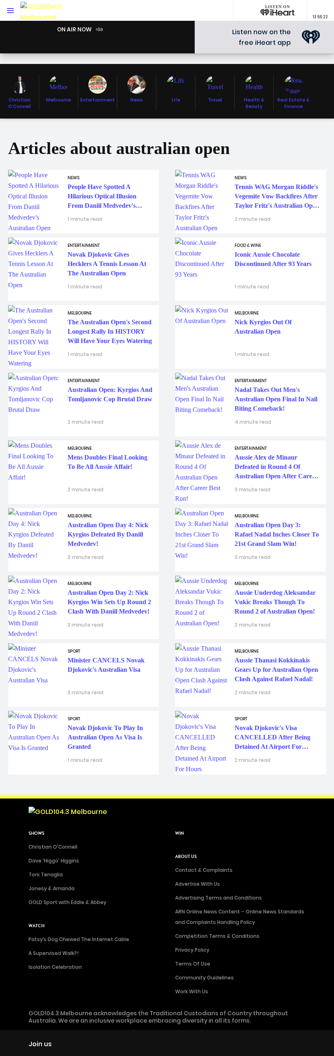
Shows (36, 833)
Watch (36, 925)
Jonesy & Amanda (52, 888)
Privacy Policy (192, 949)
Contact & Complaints (204, 870)
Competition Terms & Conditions (217, 936)
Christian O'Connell (53, 846)
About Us (186, 856)
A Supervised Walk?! (54, 953)
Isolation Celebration (55, 967)
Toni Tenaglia (46, 874)
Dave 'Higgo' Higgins (54, 860)
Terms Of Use (192, 963)
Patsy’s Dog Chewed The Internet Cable (79, 939)
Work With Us (191, 991)
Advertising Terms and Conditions (218, 897)
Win (179, 833)
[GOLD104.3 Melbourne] (44, 10)
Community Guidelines (204, 977)
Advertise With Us (197, 883)
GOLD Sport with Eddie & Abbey (67, 902)
